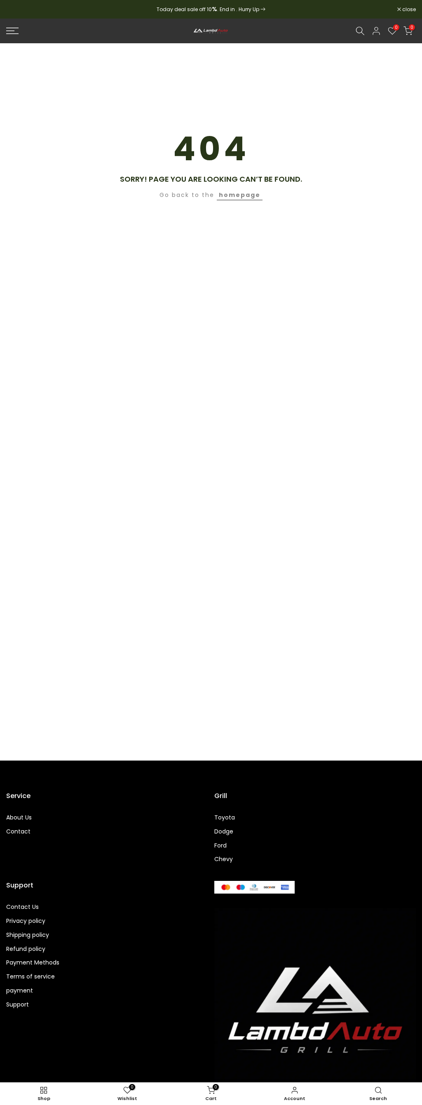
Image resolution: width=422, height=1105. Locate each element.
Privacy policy (25, 921)
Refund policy (25, 949)
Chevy (223, 859)
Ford (220, 846)
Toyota (224, 818)
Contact (18, 832)
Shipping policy (27, 935)
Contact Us (22, 907)
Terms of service (30, 977)
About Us (19, 818)
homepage (239, 195)
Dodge (223, 832)
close (17, 9)
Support (17, 1005)
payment (19, 991)
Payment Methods (32, 963)
